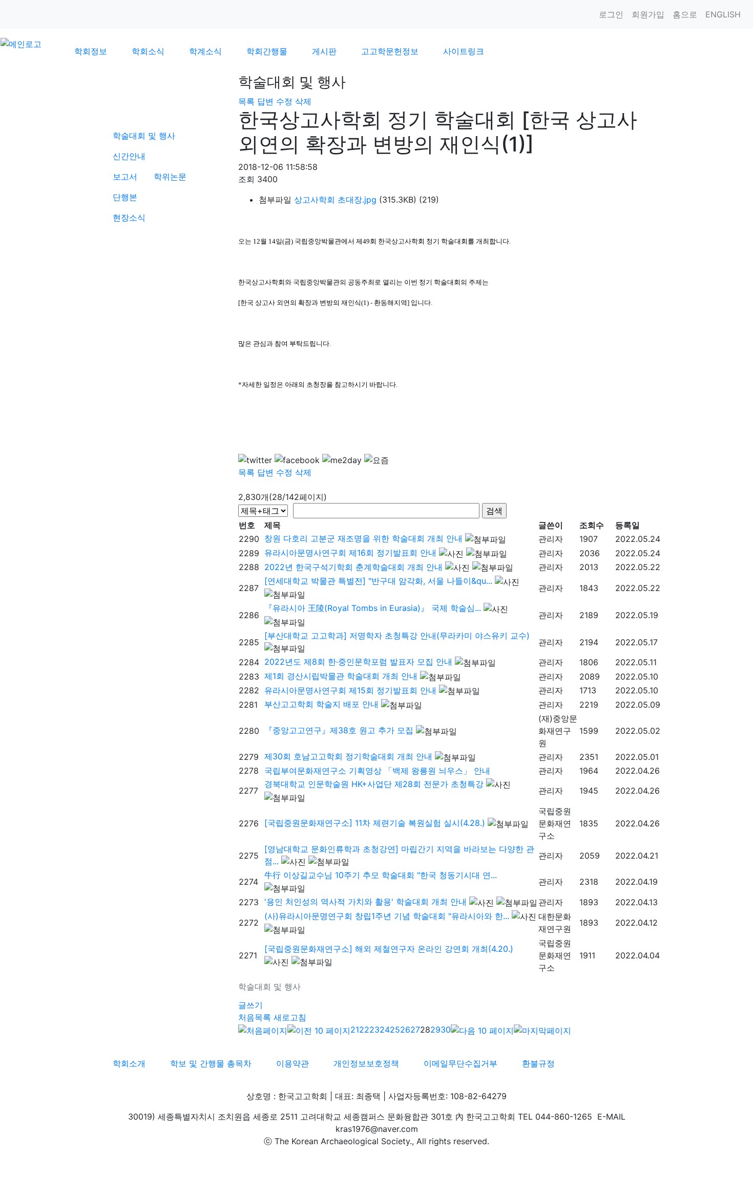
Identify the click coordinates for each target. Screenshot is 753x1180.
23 (374, 1029)
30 (446, 1029)
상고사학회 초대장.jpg (335, 199)
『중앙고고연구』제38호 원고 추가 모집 (338, 730)
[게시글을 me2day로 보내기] (342, 460)
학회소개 (129, 1063)
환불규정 (538, 1063)
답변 (265, 101)
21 (354, 1029)
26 (405, 1029)
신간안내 (129, 156)
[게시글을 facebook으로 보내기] (297, 460)
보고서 (125, 176)
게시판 (324, 51)
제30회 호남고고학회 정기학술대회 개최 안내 (348, 756)
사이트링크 (463, 51)
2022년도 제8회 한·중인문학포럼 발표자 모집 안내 (358, 662)
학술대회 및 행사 (144, 135)
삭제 (303, 101)
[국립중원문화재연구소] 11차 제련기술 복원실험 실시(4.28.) (374, 823)
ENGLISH (723, 14)
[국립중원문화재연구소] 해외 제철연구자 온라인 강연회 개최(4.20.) (388, 949)
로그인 (611, 14)
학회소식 (148, 51)
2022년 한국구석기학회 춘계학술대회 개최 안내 (353, 567)
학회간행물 (266, 51)
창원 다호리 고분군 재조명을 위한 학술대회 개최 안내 (363, 538)
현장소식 (129, 217)
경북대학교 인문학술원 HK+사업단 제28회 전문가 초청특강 (374, 784)
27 (415, 1029)
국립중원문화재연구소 (554, 823)
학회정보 (90, 51)
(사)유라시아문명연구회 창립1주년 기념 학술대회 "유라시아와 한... (386, 916)
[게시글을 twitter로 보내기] (255, 460)
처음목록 (254, 1017)
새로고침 (290, 1017)
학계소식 (205, 51)
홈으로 (685, 14)
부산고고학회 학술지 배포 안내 (321, 704)
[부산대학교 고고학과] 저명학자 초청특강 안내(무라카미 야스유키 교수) (397, 635)
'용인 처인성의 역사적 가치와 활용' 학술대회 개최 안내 (365, 902)
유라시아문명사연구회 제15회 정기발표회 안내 (350, 690)
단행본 (125, 197)
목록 (246, 101)
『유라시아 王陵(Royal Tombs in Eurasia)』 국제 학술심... (372, 608)
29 (435, 1029)
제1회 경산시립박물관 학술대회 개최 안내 (340, 676)
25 (395, 1029)
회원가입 (648, 14)
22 (364, 1029)
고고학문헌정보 (390, 51)
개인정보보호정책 (366, 1063)
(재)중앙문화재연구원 (557, 730)
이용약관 (292, 1063)
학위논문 (170, 176)
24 (385, 1029)
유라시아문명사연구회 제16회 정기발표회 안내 (350, 553)
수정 (284, 101)
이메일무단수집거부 (460, 1063)
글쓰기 (250, 1005)
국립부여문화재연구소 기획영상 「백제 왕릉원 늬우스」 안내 (377, 771)
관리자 (550, 539)
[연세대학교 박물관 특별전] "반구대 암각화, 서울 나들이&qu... (378, 581)
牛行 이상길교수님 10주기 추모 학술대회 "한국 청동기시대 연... (380, 875)
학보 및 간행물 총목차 (211, 1063)
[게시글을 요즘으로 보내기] (376, 460)
